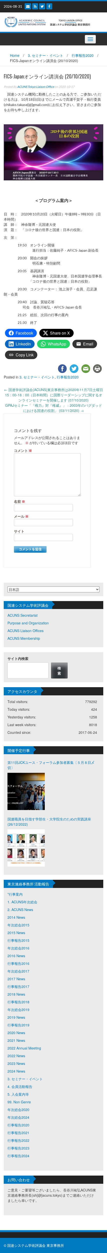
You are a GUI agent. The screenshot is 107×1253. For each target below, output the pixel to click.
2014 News (16, 917)
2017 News (16, 978)
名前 (19, 501)
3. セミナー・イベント (45, 55)
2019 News (16, 1017)
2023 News (16, 1063)
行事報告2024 (18, 1155)
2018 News (16, 994)
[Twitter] (42, 6)
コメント (23, 450)
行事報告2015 (18, 940)
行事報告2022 (18, 1140)
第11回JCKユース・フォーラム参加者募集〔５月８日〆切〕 (51, 765)
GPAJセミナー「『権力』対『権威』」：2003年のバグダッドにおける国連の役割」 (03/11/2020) (53, 408)
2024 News (16, 1071)
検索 (59, 670)
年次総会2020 (18, 1109)
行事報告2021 (18, 1132)
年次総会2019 (18, 1009)
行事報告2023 (18, 1148)
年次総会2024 (18, 1117)
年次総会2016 (18, 948)
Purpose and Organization (28, 622)
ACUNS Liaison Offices (25, 630)
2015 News (16, 932)
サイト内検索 (17, 658)
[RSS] (35, 6)
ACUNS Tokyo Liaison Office (35, 87)
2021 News (16, 1040)
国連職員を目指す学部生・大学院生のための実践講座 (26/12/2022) (49, 821)
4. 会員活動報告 (19, 1086)
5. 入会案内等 (18, 1094)
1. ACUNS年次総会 (22, 901)
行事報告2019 (18, 1024)
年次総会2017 (18, 971)
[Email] (28, 6)
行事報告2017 (18, 986)
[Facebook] (49, 6)
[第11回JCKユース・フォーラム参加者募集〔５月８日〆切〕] (26, 791)
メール (21, 516)
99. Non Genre (19, 1101)
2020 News (16, 1032)
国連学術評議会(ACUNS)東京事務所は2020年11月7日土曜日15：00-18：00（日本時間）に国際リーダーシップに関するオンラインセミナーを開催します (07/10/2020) (53, 395)
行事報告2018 (18, 1001)
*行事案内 (15, 894)
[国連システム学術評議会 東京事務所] (52, 21)
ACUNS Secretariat (22, 615)
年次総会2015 (18, 924)
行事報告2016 (18, 963)
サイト (19, 531)
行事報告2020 (83, 55)
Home (14, 55)
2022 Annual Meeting (24, 1048)
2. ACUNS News (20, 909)
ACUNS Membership (23, 638)
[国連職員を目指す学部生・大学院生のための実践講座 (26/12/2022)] (26, 848)
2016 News (16, 955)
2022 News (16, 1055)
